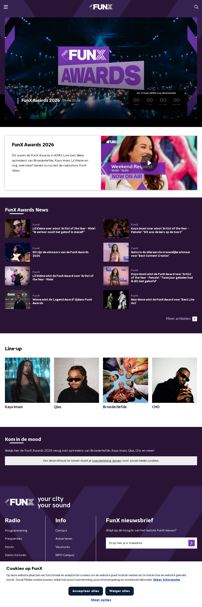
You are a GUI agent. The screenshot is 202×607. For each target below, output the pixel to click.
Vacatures (62, 547)
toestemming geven (106, 460)
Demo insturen (15, 555)
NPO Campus (64, 555)
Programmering (16, 530)
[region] (149, 163)
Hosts (9, 547)
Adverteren (63, 538)
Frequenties (13, 538)
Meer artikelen (178, 319)
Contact (61, 530)
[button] (6, 7)
